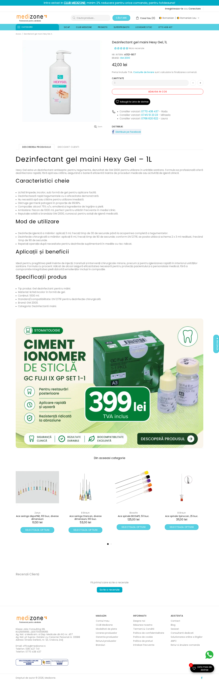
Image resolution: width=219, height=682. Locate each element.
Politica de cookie (143, 636)
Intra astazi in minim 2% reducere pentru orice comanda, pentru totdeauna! (109, 3)
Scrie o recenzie (110, 590)
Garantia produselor (107, 636)
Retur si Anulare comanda (185, 644)
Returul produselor (106, 640)
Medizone (32, 18)
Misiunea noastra (142, 624)
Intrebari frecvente (143, 644)
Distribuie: (117, 126)
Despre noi (139, 620)
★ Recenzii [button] (217, 343)
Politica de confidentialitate (148, 632)
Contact (175, 620)
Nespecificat (133, 512)
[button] (179, 18)
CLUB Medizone (104, 624)
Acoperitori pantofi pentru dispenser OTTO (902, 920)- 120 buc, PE (133, 517)
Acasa (18, 34)
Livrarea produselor (106, 632)
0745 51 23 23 (149, 115)
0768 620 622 (150, 118)
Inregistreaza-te (174, 8)
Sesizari (175, 628)
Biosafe (37, 512)
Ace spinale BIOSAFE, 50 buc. (37, 516)
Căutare (121, 17)
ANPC (174, 640)
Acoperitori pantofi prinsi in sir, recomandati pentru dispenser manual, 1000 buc (181, 519)
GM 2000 (125, 58)
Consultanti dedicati (182, 632)
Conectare (195, 8)
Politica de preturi (143, 640)
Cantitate (118, 78)
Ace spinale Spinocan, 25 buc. (85, 516)
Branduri (100, 644)
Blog (173, 624)
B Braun (85, 512)
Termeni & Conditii (143, 628)
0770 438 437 (150, 111)
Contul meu (102, 620)
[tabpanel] (134, 502)
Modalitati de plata (106, 628)
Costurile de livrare (143, 72)
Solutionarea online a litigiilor (186, 636)
